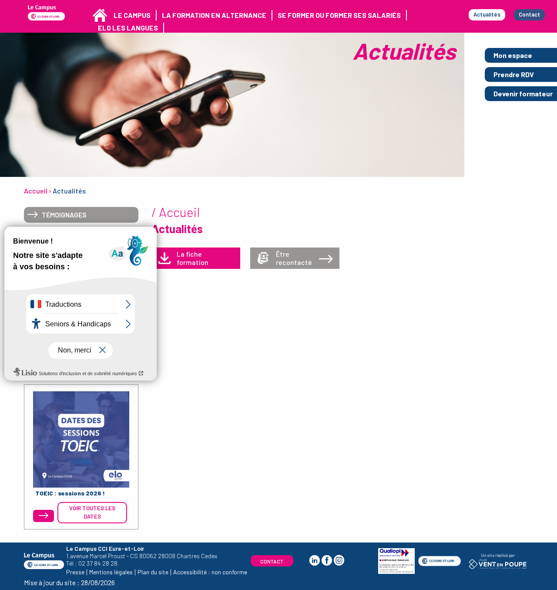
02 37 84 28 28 (97, 563)
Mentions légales (111, 572)
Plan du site (153, 572)
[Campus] (46, 12)
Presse (75, 572)
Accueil (35, 190)
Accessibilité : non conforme (210, 572)
